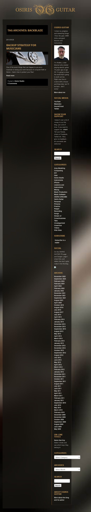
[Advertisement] (78, 55)
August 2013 (58, 331)
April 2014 (58, 317)
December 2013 (59, 324)
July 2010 (57, 405)
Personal (57, 201)
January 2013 (59, 343)
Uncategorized (59, 223)
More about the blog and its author (61, 498)
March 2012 (58, 367)
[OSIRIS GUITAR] (55, 267)
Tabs (56, 220)
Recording (58, 211)
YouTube (57, 101)
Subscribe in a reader (60, 241)
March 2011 (58, 395)
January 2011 (59, 400)
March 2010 (58, 410)
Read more (10, 75)
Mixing (56, 189)
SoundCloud (59, 106)
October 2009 (59, 419)
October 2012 (59, 350)
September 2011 (60, 381)
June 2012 (57, 360)
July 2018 (57, 310)
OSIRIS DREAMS (60, 197)
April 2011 (58, 393)
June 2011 (57, 388)
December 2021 (59, 293)
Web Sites (58, 230)
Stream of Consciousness (60, 217)
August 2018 (58, 307)
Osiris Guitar (59, 199)
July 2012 (57, 357)
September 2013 (60, 329)
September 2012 (60, 353)
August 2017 (58, 312)
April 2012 (58, 364)
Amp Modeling (59, 168)
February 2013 (59, 341)
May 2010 (57, 407)
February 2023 (59, 283)
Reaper (56, 209)
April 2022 (58, 286)
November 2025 (60, 276)
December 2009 (59, 415)
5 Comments (12, 83)
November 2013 (60, 326)
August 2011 (58, 384)
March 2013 (58, 338)
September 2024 (60, 279)
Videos (56, 228)
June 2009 (57, 426)
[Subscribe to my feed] (54, 239)
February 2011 (59, 398)
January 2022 (59, 291)
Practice (57, 206)
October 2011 (59, 379)
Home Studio (19, 81)
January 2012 (59, 372)
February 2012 (59, 369)
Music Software (59, 194)
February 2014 (59, 319)
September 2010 (60, 403)
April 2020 (58, 302)
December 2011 (59, 374)
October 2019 (59, 305)
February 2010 (59, 412)
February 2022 (59, 288)
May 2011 (57, 391)
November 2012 (60, 348)
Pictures (57, 204)
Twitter (56, 109)
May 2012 (57, 362)
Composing (58, 170)
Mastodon (57, 104)
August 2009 (58, 424)
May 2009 (57, 429)
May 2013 (57, 333)
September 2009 (60, 422)
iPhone (56, 182)
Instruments (58, 180)
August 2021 (58, 300)
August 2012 (58, 355)
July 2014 (57, 314)
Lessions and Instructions (59, 186)
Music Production (60, 192)
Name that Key (59, 440)
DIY (55, 173)
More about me (59, 92)
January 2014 (59, 322)
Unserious (58, 225)
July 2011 (57, 386)
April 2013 (58, 336)
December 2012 (59, 345)
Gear (56, 175)
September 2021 (60, 298)
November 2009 (60, 417)
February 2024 (59, 281)
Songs (56, 213)
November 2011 (60, 376)
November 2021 (60, 295)
